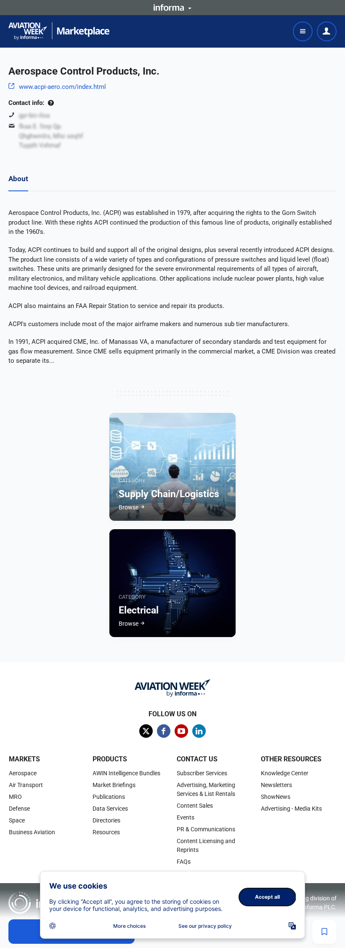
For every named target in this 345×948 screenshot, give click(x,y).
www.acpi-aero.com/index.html (62, 87)
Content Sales (195, 805)
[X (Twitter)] (146, 731)
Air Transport (26, 785)
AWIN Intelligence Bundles (126, 773)
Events (185, 817)
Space (17, 820)
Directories (106, 820)
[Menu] (303, 31)
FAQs (184, 861)
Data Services (110, 808)
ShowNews (275, 796)
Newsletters (276, 785)
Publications (109, 796)
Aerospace (23, 773)
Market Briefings (114, 785)
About (18, 178)
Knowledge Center (284, 773)
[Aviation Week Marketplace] (58, 31)
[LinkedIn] (199, 731)
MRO (15, 796)
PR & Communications (206, 829)
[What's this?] (51, 103)
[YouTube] (181, 731)
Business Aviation (32, 832)
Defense (19, 808)
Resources (106, 832)
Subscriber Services (202, 773)
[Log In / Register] (327, 31)
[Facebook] (163, 731)
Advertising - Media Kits (291, 808)
